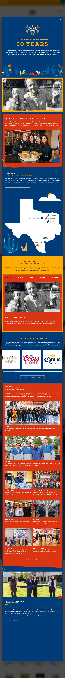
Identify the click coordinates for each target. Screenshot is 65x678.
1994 (20, 277)
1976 (8, 277)
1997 (31, 277)
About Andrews (32, 559)
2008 (55, 277)
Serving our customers (17, 189)
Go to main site (14, 620)
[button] (61, 298)
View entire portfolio (32, 377)
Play (32, 94)
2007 (43, 277)
